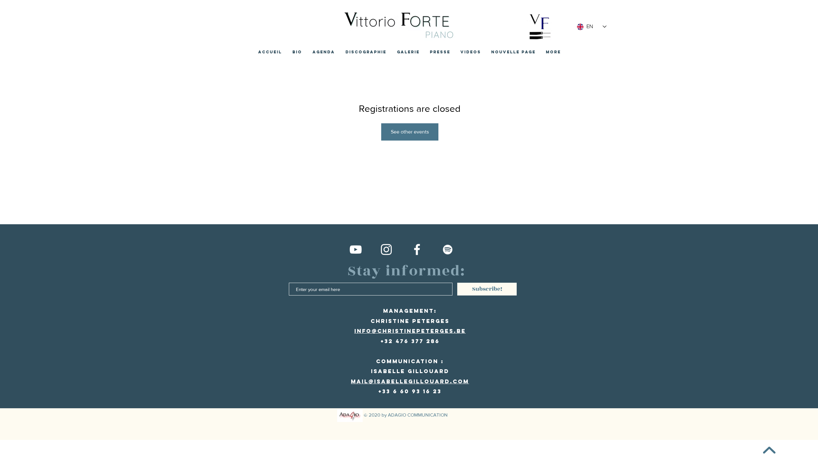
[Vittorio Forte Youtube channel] (355, 249)
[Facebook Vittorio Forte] (417, 249)
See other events (410, 131)
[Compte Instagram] (386, 249)
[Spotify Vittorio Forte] (447, 249)
